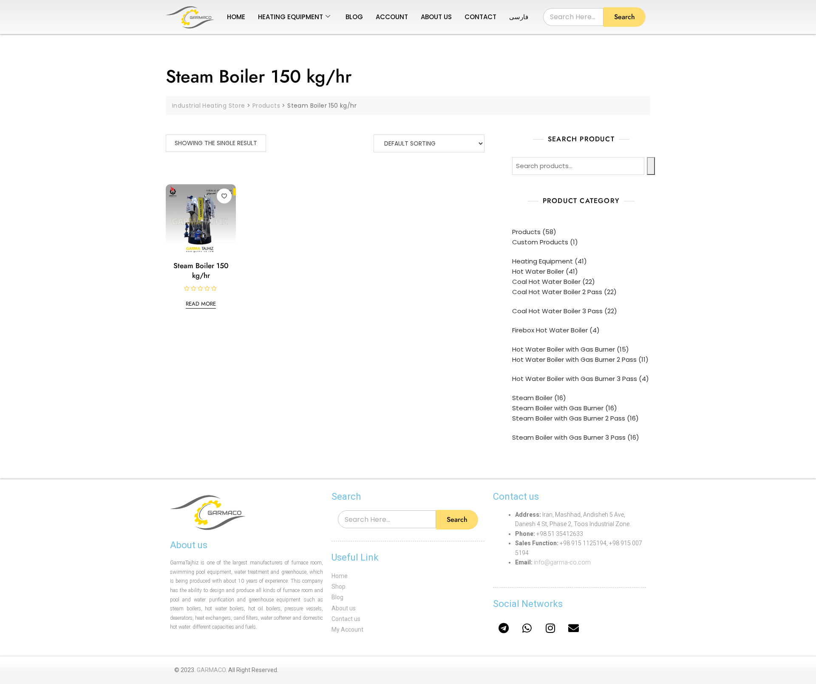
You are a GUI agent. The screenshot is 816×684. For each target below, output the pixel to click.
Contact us (346, 618)
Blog (337, 597)
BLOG (354, 16)
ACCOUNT (392, 16)
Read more (201, 304)
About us (344, 608)
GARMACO (211, 670)
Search (624, 17)
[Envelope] (573, 627)
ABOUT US (436, 16)
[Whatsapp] (527, 627)
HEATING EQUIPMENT (290, 16)
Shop (339, 586)
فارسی (518, 16)
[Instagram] (550, 627)
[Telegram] (503, 627)
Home (340, 575)
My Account (347, 629)
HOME (236, 16)
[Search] (651, 166)
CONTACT (480, 16)
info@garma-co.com (562, 562)
